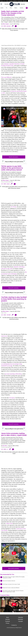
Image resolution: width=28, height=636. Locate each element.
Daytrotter (20, 1)
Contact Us (14, 625)
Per (13, 206)
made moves (4, 336)
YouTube (9, 314)
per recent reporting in (13, 374)
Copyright (20, 621)
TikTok (8, 183)
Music (15, 7)
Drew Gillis (4, 445)
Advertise (7, 619)
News (5, 26)
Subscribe (6, 4)
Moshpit (25, 1)
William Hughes (5, 23)
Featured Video (5, 595)
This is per (6, 77)
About (7, 617)
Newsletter (23, 4)
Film (11, 7)
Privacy (7, 623)
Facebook (7, 621)
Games (21, 7)
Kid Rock (9, 26)
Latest (1, 7)
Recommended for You (7, 574)
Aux (2, 26)
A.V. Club (6, 1)
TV (6, 7)
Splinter (15, 1)
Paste (1, 1)
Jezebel (11, 1)
